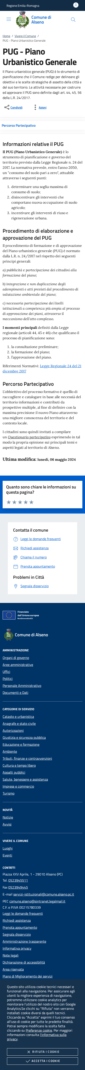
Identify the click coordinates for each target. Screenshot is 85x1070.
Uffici (6, 671)
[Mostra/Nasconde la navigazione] (8, 19)
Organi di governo (16, 657)
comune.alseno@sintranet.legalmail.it (37, 901)
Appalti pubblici (14, 772)
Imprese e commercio (18, 786)
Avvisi (7, 824)
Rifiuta (46, 1051)
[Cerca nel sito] (73, 19)
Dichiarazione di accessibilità (24, 962)
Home (6, 36)
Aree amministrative (18, 664)
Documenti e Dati (15, 692)
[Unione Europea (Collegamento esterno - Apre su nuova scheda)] (42, 616)
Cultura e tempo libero (19, 765)
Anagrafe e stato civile (19, 723)
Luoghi (8, 848)
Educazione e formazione (21, 744)
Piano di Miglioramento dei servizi (28, 976)
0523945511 (18, 880)
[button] (23, 6)
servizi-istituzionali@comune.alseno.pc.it (43, 894)
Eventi (7, 855)
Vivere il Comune (25, 36)
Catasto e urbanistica (18, 716)
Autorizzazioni (13, 730)
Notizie (8, 817)
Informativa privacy (17, 948)
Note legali (11, 955)
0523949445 (18, 887)
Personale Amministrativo (22, 685)
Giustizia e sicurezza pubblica (24, 737)
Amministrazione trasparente (24, 941)
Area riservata (13, 969)
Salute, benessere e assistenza (25, 779)
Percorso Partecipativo (19, 125)
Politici (8, 678)
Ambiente (10, 751)
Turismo (8, 793)
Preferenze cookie (39, 1030)
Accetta (46, 1060)
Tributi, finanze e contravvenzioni (27, 758)
